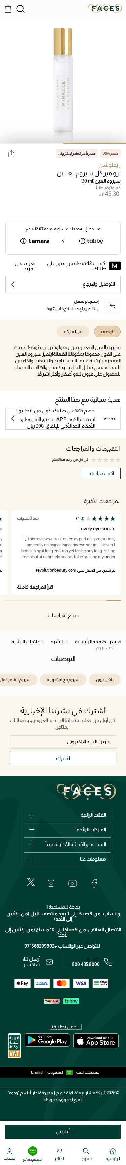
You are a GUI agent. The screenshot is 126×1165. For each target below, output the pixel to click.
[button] (61, 1072)
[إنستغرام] (51, 883)
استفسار (31, 964)
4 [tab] (70, 600)
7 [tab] (27, 600)
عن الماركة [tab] (73, 331)
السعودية (55, 1072)
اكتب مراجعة (101, 473)
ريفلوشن (109, 165)
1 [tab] (113, 600)
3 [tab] (84, 600)
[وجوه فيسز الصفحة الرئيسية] (105, 8)
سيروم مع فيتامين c (63, 679)
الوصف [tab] (107, 331)
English (38, 1072)
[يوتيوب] (72, 883)
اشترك (63, 758)
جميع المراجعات (63, 615)
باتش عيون (105, 679)
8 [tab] (12, 600)
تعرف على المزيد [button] (25, 265)
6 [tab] (41, 600)
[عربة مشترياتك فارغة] (8, 8)
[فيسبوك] (94, 883)
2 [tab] (31, 143)
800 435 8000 (86, 964)
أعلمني (63, 1131)
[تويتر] (31, 882)
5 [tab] (56, 600)
